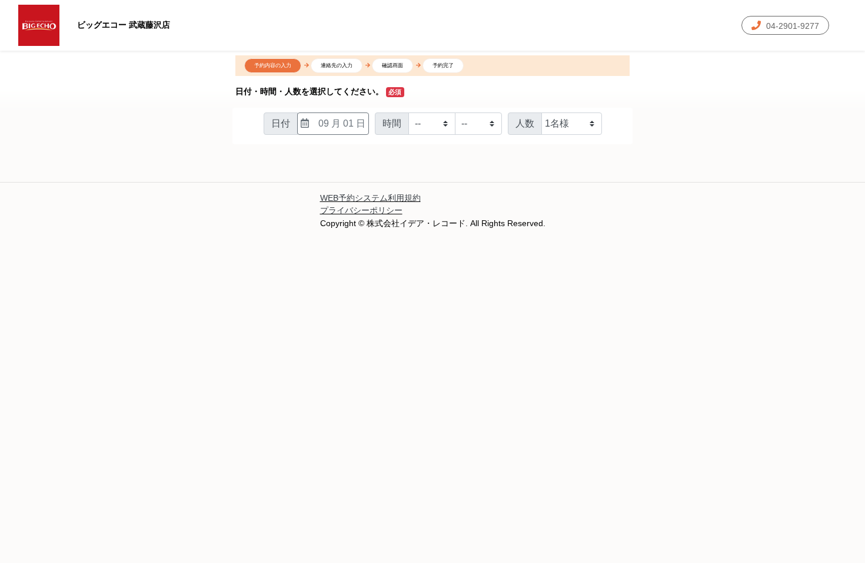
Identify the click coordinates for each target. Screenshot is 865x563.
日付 (280, 123)
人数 (524, 123)
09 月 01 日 (341, 123)
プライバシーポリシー (361, 210)
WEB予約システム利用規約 (370, 198)
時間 (391, 123)
